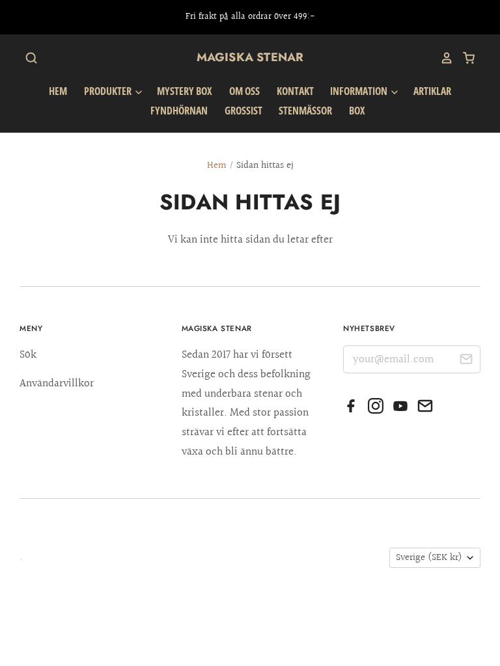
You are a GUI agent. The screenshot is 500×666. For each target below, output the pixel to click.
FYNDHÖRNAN (179, 110)
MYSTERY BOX (184, 91)
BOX (357, 110)
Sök (28, 355)
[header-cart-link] (464, 57)
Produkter (108, 91)
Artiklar (432, 91)
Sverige (429, 557)
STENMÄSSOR (305, 110)
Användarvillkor (57, 383)
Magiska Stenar (250, 57)
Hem (58, 91)
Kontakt (295, 91)
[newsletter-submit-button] (466, 361)
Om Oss (244, 91)
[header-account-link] (442, 57)
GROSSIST (243, 110)
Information (359, 91)
